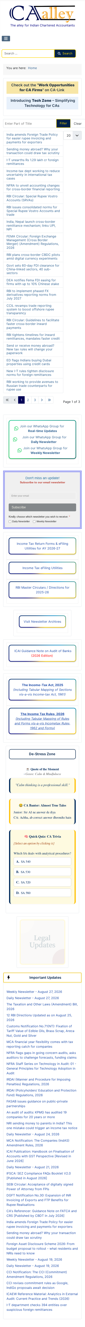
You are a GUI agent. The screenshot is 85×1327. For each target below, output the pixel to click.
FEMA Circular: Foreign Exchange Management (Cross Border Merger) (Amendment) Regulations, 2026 (33, 242)
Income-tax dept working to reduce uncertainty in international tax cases (33, 174)
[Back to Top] (78, 1317)
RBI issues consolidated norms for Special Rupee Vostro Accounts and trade (33, 211)
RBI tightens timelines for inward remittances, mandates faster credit (33, 336)
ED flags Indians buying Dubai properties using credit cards (29, 362)
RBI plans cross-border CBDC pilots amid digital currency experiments (33, 256)
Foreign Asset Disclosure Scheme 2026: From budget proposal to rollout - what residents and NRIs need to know (42, 1248)
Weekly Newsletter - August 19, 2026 (34, 1259)
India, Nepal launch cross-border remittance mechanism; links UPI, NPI (31, 225)
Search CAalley (13, 47)
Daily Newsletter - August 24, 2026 (33, 1134)
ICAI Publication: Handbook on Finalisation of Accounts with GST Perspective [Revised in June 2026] (40, 1156)
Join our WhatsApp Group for (42, 428)
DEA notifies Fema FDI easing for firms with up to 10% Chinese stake (33, 282)
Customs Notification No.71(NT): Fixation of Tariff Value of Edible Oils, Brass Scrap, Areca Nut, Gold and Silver (40, 1030)
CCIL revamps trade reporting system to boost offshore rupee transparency (30, 309)
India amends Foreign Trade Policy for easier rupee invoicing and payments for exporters (32, 138)
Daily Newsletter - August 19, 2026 (33, 1266)
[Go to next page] (41, 400)
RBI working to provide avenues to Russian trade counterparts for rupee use (32, 385)
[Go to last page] (49, 400)
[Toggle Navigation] (6, 38)
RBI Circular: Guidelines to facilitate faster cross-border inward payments (33, 323)
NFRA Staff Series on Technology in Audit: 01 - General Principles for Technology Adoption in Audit (41, 1068)
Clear (78, 123)
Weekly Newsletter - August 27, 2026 (34, 992)
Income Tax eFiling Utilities (42, 568)
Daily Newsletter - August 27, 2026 (33, 998)
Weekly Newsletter (46, 521)
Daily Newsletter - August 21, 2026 (33, 1167)
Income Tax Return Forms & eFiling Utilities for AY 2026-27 (42, 546)
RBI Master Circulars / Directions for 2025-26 (42, 589)
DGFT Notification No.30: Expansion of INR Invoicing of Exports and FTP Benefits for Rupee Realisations (39, 1200)
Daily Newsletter (21, 521)
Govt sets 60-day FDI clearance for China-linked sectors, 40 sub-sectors (33, 269)
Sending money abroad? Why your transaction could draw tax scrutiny (33, 151)
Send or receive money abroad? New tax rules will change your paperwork (30, 349)
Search (67, 53)
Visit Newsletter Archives (42, 621)
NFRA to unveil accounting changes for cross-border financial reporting (33, 187)
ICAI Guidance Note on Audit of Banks (42, 653)
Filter (63, 123)
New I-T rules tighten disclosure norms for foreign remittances (30, 373)
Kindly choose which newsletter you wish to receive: (39, 516)
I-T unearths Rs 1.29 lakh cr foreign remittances (33, 162)
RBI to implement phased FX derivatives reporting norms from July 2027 (31, 294)
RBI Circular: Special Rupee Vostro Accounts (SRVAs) (32, 198)
